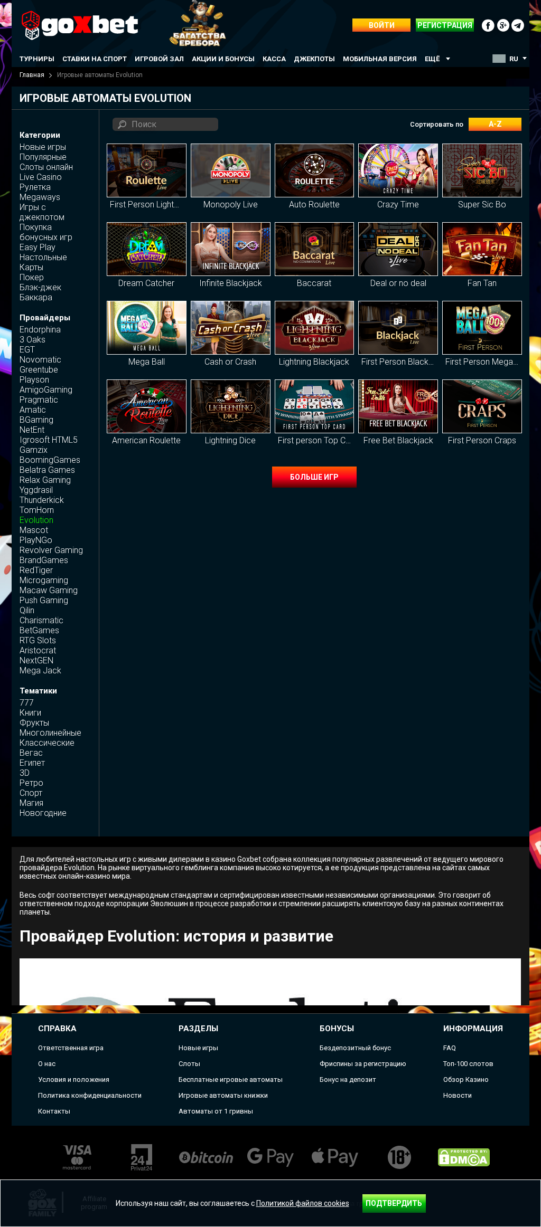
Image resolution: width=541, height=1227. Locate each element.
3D (25, 773)
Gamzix (34, 450)
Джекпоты (314, 59)
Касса (274, 59)
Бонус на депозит (348, 1079)
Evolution (36, 520)
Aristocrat (38, 650)
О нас (46, 1064)
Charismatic (41, 620)
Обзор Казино (466, 1079)
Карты (31, 267)
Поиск (144, 124)
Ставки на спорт (94, 59)
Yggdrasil (36, 490)
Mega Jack (40, 670)
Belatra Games (47, 470)
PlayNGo (36, 540)
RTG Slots (38, 640)
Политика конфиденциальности (90, 1095)
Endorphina (40, 330)
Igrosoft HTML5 (49, 440)
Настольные (43, 257)
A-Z (495, 124)
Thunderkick (42, 500)
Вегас (31, 753)
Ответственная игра (71, 1048)
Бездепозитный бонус (355, 1048)
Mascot (34, 530)
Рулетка (35, 187)
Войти (382, 25)
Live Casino (41, 177)
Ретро (31, 783)
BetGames (39, 630)
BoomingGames (50, 460)
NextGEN (36, 660)
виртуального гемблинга (175, 867)
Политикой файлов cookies (302, 1203)
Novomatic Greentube (40, 365)
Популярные (43, 157)
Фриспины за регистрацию (363, 1064)
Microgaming (44, 580)
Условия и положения (73, 1079)
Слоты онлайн (46, 167)
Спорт (31, 793)
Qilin (27, 610)
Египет (32, 763)
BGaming (36, 420)
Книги (30, 713)
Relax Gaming (45, 480)
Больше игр (314, 477)
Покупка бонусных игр (46, 232)
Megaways (40, 197)
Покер (32, 277)
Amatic (33, 410)
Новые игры (43, 147)
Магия (31, 803)
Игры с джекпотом (42, 212)
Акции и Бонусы (223, 59)
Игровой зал (159, 59)
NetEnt (32, 430)
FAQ (449, 1048)
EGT (27, 350)
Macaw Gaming (49, 590)
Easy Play (37, 247)
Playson (34, 380)
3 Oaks (32, 340)
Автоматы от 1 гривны (216, 1111)
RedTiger (36, 570)
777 (27, 703)
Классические (47, 743)
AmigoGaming (46, 390)
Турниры (37, 59)
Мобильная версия (380, 59)
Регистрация (444, 25)
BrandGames (44, 560)
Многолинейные (50, 733)
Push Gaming (44, 600)
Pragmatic (39, 400)
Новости (457, 1095)
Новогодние (43, 813)
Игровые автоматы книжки (223, 1095)
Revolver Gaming (51, 550)
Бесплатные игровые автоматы (231, 1079)
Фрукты (34, 723)
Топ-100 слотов (468, 1064)
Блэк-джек (40, 287)
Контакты (54, 1111)
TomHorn (37, 510)
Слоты (189, 1064)
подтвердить (394, 1203)
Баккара (36, 297)
